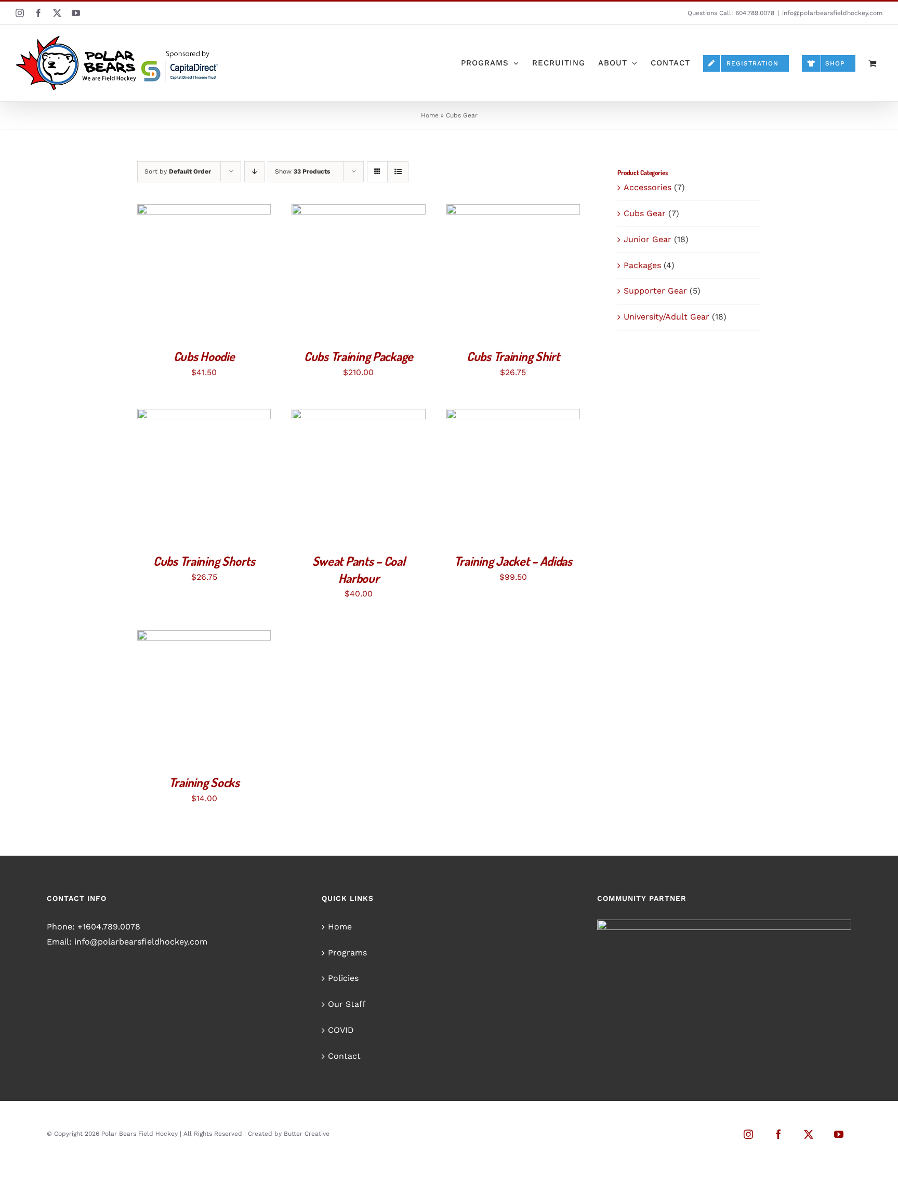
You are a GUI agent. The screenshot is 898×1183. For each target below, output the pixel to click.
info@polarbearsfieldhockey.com (832, 13)
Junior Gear (647, 239)
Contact (344, 1056)
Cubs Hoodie (204, 356)
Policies (343, 978)
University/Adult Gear (666, 317)
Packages (642, 265)
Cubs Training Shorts (204, 561)
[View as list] (398, 172)
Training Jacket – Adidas (513, 561)
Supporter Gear (655, 291)
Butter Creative (306, 1133)
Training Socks (204, 782)
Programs (347, 953)
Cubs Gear (645, 213)
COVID (341, 1030)
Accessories (647, 187)
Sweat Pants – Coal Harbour (358, 569)
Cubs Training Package (358, 356)
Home (430, 115)
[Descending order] (254, 171)
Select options (180, 273)
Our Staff (347, 1004)
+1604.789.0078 (108, 927)
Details (242, 273)
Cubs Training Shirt (513, 356)
